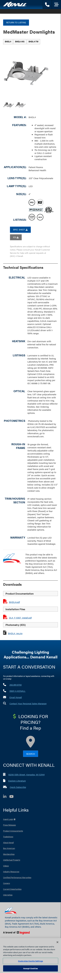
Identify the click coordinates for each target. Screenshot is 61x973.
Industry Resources (11, 871)
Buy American (9, 848)
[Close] (57, 942)
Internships (7, 894)
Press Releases (9, 825)
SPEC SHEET (19, 229)
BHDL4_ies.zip (15, 633)
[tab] (8, 41)
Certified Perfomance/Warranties (17, 877)
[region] (30, 955)
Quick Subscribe (18, 787)
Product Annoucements (13, 830)
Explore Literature (17, 780)
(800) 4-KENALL (17, 690)
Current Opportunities (12, 889)
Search (30, 753)
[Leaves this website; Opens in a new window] (29, 933)
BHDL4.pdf (14, 602)
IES (15, 237)
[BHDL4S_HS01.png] (20, 105)
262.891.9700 (15, 684)
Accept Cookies (30, 968)
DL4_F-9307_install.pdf (20, 617)
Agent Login (8, 819)
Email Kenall (15, 697)
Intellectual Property (11, 859)
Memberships (9, 854)
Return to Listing (16, 22)
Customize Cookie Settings (30, 961)
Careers (6, 883)
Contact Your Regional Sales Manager (28, 703)
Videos (6, 865)
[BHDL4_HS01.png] (8, 105)
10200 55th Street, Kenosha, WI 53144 (26, 774)
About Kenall (8, 842)
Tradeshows (8, 836)
